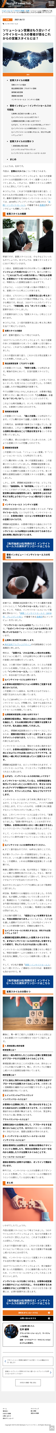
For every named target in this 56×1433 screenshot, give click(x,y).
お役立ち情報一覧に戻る (28, 1383)
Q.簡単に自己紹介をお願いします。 (24, 114)
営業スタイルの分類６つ (22, 141)
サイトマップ (35, 1409)
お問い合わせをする (28, 1318)
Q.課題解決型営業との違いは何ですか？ (26, 121)
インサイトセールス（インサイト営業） (26, 99)
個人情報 (33, 1411)
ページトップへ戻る (52, 1428)
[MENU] (51, 2)
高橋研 (42, 205)
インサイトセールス (11, 24)
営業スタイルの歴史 (18, 85)
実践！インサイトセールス (37, 964)
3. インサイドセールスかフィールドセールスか (28, 153)
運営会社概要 (35, 1413)
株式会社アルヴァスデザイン (18, 644)
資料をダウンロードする (28, 1312)
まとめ (13, 159)
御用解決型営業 (17, 92)
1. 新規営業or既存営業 (19, 146)
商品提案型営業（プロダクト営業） (24, 88)
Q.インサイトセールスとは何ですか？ (25, 117)
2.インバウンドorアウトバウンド (23, 149)
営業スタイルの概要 (19, 80)
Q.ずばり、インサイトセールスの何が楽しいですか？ (31, 125)
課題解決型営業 (17, 96)
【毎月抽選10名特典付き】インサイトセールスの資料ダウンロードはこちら (28, 545)
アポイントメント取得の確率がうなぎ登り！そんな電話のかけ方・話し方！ (28, 1361)
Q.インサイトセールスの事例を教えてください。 (29, 128)
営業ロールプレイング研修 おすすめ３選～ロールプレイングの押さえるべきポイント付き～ (27, 1372)
